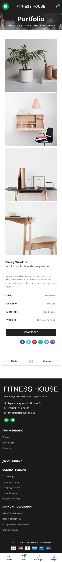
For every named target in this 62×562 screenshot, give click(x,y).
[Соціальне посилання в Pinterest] (34, 342)
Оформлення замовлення (16, 524)
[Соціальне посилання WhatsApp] (40, 342)
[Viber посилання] (52, 342)
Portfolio (24, 26)
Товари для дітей (11, 487)
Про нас (6, 437)
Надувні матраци (11, 498)
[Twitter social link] (28, 342)
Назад (31, 361)
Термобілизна (9, 493)
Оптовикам (8, 442)
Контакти (7, 448)
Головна (11, 26)
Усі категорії (8, 476)
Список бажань (10, 529)
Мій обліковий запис (12, 513)
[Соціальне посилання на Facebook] (22, 342)
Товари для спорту (12, 481)
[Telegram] (12, 420)
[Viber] (6, 420)
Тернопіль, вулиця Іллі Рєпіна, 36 (24, 403)
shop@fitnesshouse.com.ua (21, 412)
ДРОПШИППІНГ (12, 461)
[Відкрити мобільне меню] (6, 6)
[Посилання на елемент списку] (31, 408)
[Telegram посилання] (46, 342)
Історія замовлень (11, 518)
